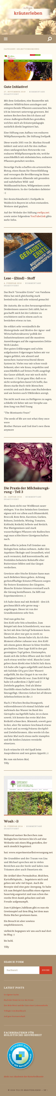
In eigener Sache (11, 994)
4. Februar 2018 (13, 283)
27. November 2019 (15, 92)
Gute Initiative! (16, 87)
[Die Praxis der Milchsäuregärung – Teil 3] (28, 463)
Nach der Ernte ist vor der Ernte (18, 1000)
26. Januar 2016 (13, 497)
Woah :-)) (11, 821)
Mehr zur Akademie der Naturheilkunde (23, 1076)
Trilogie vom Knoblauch (15, 1011)
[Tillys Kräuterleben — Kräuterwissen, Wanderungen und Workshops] (28, 16)
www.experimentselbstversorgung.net (31, 852)
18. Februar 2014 (13, 826)
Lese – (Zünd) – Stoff (19, 278)
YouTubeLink (38, 216)
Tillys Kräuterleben (28, 1090)
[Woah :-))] (28, 796)
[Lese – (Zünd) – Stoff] (28, 253)
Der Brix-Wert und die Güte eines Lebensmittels (26, 1005)
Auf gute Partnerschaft (14, 1016)
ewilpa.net (43, 212)
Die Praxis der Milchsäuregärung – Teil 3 (27, 490)
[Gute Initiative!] (28, 67)
